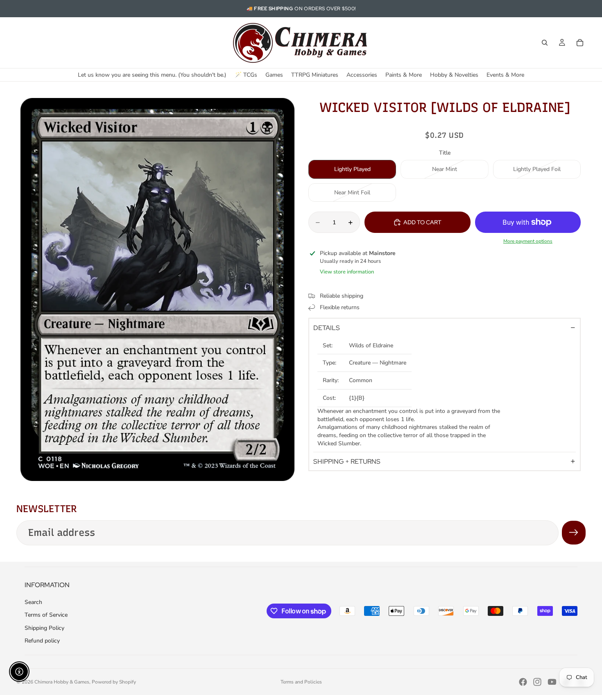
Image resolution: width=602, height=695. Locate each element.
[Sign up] (574, 533)
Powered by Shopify (114, 682)
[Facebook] (523, 682)
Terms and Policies (301, 682)
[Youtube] (552, 682)
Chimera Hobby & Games (61, 682)
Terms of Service (46, 615)
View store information (347, 272)
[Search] (545, 43)
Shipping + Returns (346, 461)
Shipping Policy (44, 628)
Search (33, 602)
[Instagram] (537, 682)
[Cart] (580, 43)
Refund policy (42, 641)
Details (326, 328)
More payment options (527, 241)
